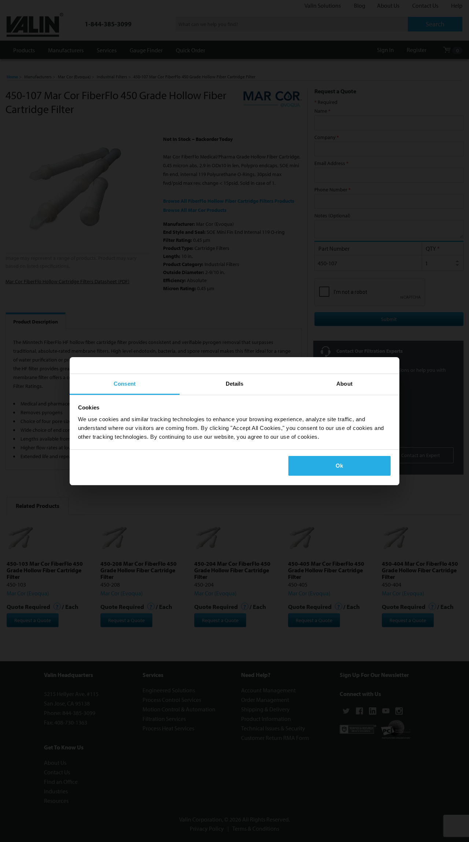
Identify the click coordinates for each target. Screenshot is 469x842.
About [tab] (344, 384)
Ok (339, 466)
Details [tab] (235, 384)
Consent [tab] (125, 384)
